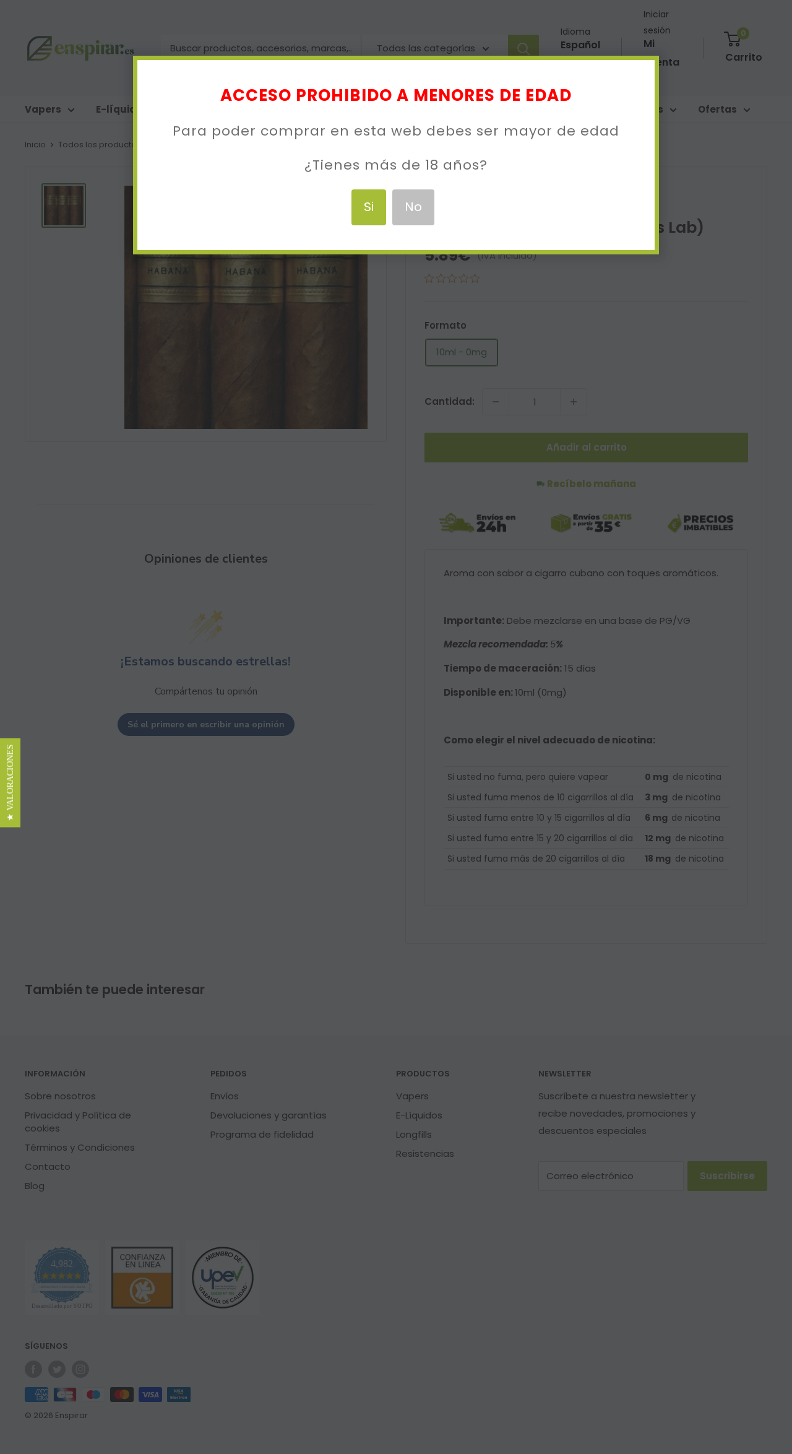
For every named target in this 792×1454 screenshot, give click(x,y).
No (413, 206)
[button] (10, 782)
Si (369, 206)
